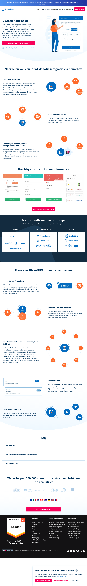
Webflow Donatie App (75, 533)
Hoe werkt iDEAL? (12, 464)
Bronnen (54, 9)
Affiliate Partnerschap (39, 540)
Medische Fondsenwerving (57, 524)
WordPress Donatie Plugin (76, 522)
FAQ (33, 531)
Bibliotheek (35, 542)
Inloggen (69, 9)
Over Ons (35, 524)
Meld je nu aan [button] (79, 9)
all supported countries (43, 503)
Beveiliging (35, 538)
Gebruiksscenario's (56, 519)
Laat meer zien (61, 577)
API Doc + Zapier (73, 538)
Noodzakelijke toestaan (61, 580)
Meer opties (75, 580)
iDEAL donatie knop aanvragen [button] (18, 43)
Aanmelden (42, 4)
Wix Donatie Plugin (74, 529)
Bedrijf (61, 9)
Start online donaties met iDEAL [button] (43, 209)
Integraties (72, 519)
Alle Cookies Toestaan (43, 580)
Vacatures (35, 529)
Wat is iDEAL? (10, 445)
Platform (40, 9)
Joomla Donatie (73, 535)
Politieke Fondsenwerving (57, 522)
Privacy (34, 535)
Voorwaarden (36, 533)
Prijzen (47, 9)
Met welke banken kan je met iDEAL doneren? (21, 455)
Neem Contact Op (37, 522)
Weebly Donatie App (74, 531)
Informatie (35, 519)
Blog (33, 527)
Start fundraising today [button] (43, 509)
